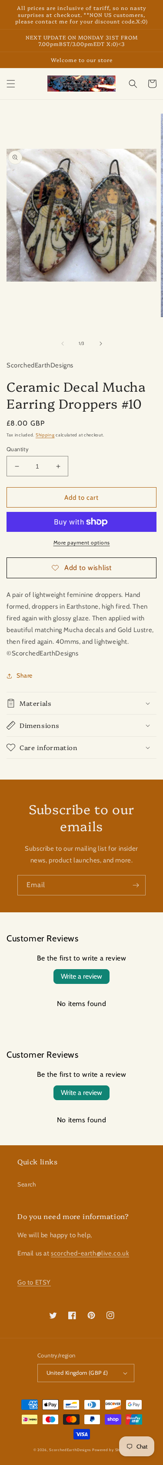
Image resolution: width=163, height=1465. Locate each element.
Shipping (45, 435)
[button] (10, 83)
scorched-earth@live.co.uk (90, 1253)
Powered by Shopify (111, 1450)
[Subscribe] (135, 885)
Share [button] (25, 675)
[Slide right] (100, 343)
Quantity (18, 449)
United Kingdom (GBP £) (77, 1372)
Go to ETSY (34, 1282)
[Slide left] (62, 343)
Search (27, 1184)
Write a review (81, 976)
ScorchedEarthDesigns (70, 1450)
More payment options (81, 542)
